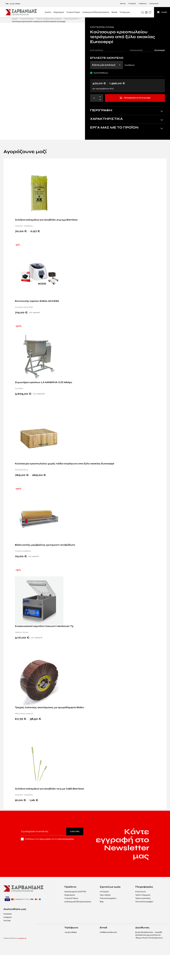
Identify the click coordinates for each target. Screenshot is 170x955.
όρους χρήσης (45, 839)
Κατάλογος (143, 4)
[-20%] (39, 519)
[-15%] (39, 600)
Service (122, 4)
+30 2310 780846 (14, 4)
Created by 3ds (22, 938)
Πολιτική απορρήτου (108, 898)
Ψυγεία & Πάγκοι (27, 19)
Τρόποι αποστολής (142, 898)
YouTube (7, 920)
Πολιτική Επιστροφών (144, 902)
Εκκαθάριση (130, 65)
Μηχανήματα (69, 895)
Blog (102, 902)
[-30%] (39, 356)
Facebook (7, 914)
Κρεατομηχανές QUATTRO (75, 891)
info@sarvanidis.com (108, 932)
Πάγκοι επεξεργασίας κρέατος (49, 19)
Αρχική (15, 19)
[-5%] (39, 275)
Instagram (7, 917)
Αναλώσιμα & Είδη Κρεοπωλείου (77, 902)
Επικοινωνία (154, 4)
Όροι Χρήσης (105, 895)
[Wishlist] (162, 163)
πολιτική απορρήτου (66, 839)
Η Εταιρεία (132, 4)
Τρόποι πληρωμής (142, 895)
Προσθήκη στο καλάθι (137, 98)
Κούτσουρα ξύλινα (71, 19)
